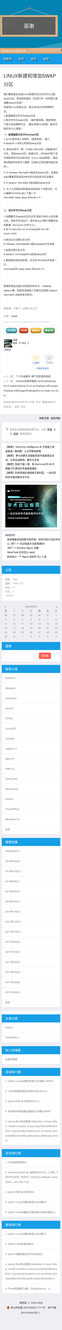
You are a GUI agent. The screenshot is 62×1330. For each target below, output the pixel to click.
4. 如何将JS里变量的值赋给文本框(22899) (28, 1111)
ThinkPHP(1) (12, 1037)
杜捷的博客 (11, 1059)
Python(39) (11, 778)
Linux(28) (10, 728)
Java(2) (9, 708)
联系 (34, 59)
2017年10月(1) (13, 931)
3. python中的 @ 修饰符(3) (19, 1192)
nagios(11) (11, 748)
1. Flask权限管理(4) (16, 1162)
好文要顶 (11, 330)
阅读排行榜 (13, 1072)
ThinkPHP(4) (12, 809)
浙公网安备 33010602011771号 (28, 1307)
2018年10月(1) (13, 871)
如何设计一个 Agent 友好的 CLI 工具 (26, 556)
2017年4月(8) (12, 982)
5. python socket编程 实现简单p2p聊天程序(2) (30, 1212)
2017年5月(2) (12, 972)
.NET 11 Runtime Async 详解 (23, 548)
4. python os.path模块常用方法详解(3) (26, 1202)
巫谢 (29, 25)
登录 (49, 429)
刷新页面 (44, 418)
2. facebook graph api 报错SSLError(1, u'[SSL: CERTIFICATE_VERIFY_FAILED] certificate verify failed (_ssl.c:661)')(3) (31, 1176)
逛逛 (15, 433)
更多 (7, 829)
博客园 (7, 59)
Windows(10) (12, 819)
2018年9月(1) (12, 881)
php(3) (9, 1027)
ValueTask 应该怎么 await (21, 552)
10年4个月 (18, 583)
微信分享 (49, 330)
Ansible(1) (10, 678)
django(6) (10, 688)
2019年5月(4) (12, 861)
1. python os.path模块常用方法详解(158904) (29, 1081)
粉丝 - (17, 342)
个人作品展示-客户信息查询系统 (33, 376)
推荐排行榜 (13, 1224)
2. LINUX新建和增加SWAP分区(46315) (26, 1091)
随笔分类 (11, 669)
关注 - (25, 342)
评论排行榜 (13, 1153)
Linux (14, 316)
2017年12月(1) (13, 921)
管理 (46, 59)
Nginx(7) (10, 758)
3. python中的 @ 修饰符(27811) (22, 1101)
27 (14, 587)
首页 (21, 59)
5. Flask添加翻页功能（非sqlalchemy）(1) (28, 1288)
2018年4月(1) (12, 901)
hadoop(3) (11, 698)
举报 (22, 406)
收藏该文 (36, 330)
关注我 (24, 330)
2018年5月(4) (12, 891)
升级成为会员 (42, 368)
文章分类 (11, 1018)
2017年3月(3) (12, 992)
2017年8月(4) (12, 941)
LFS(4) (9, 718)
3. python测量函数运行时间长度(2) (24, 1254)
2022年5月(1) (12, 851)
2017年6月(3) (12, 962)
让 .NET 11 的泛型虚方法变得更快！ (26, 543)
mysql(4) (10, 738)
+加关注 (7, 349)
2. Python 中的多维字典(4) (19, 1244)
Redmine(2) (11, 789)
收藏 (16, 406)
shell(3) (9, 799)
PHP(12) (10, 768)
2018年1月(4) (12, 911)
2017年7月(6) (12, 952)
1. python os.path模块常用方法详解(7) (26, 1233)
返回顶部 (55, 418)
